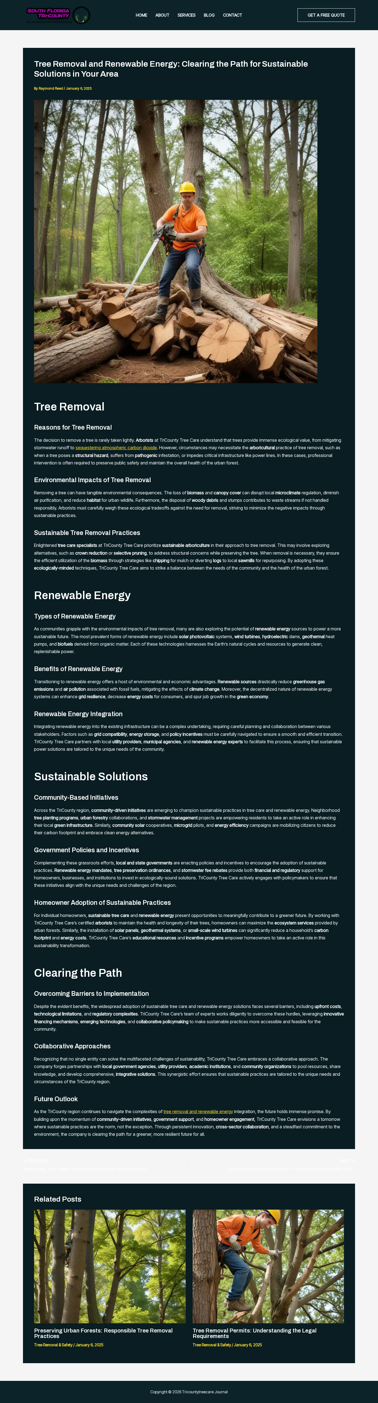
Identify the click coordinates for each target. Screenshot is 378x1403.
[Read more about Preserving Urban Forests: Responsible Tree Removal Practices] (110, 1266)
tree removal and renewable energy (198, 1111)
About (162, 15)
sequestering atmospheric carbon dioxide (116, 447)
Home (141, 15)
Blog (209, 15)
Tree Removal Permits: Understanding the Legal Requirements (255, 1333)
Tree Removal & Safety (53, 1344)
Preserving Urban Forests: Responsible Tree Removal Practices (103, 1333)
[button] (326, 15)
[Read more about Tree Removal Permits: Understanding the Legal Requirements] (268, 1266)
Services (187, 15)
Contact (232, 15)
